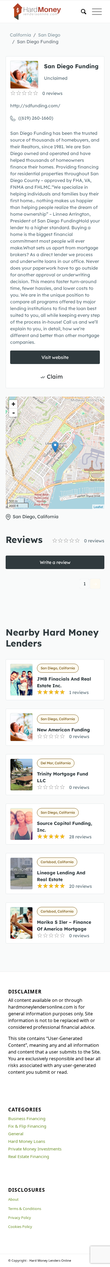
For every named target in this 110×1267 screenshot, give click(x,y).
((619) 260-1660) (35, 118)
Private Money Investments (34, 1149)
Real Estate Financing (28, 1156)
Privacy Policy (19, 1217)
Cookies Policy (20, 1226)
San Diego (49, 35)
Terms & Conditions (24, 1208)
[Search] (80, 11)
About (13, 1199)
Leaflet (98, 506)
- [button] (14, 413)
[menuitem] (80, 11)
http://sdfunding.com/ (35, 105)
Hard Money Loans (26, 1141)
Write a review (55, 562)
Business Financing (26, 1118)
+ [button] (13, 404)
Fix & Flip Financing (27, 1126)
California (20, 35)
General (15, 1133)
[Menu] (94, 11)
